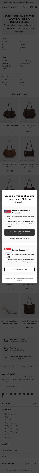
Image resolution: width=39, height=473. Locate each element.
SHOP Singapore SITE (20, 269)
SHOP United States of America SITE (19, 232)
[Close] (34, 192)
